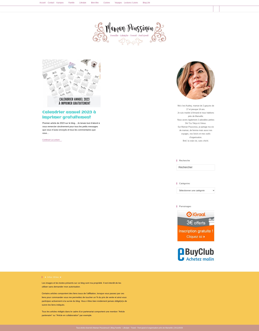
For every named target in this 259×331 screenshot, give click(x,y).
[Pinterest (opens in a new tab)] (201, 9)
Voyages (118, 3)
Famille (71, 3)
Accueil (43, 3)
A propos (60, 3)
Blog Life (146, 3)
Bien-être (95, 3)
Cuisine (107, 3)
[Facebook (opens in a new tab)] (197, 9)
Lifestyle (82, 3)
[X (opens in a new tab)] (193, 9)
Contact (51, 3)
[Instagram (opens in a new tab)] (206, 9)
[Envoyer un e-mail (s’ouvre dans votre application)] (210, 9)
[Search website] (216, 9)
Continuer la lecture (52, 140)
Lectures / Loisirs (131, 3)
